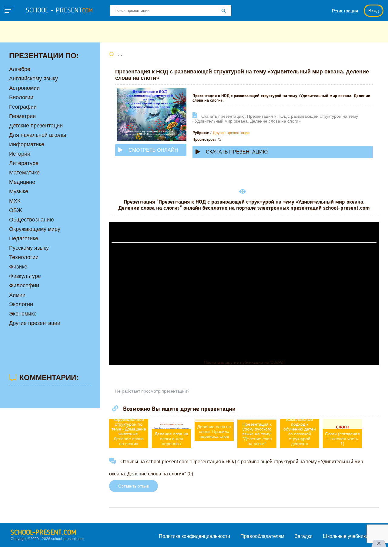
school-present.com (43, 532)
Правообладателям (262, 536)
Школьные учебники (345, 536)
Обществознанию (31, 220)
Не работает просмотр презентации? (152, 391)
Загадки (304, 536)
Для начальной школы (37, 135)
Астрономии (24, 88)
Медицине (22, 182)
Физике (18, 267)
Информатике (26, 144)
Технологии (23, 257)
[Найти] (223, 11)
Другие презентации (231, 132)
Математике (24, 173)
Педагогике (23, 238)
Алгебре (19, 69)
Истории (19, 154)
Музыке (18, 191)
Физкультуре (25, 276)
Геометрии (22, 116)
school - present (59, 10)
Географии (23, 107)
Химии (17, 295)
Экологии (21, 304)
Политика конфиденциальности (194, 536)
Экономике (23, 314)
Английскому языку (33, 79)
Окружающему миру (34, 229)
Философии (24, 285)
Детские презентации (36, 126)
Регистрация (345, 10)
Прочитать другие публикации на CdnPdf (244, 362)
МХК (14, 201)
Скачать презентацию (237, 151)
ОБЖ (15, 210)
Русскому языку (29, 248)
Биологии (21, 97)
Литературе (23, 163)
